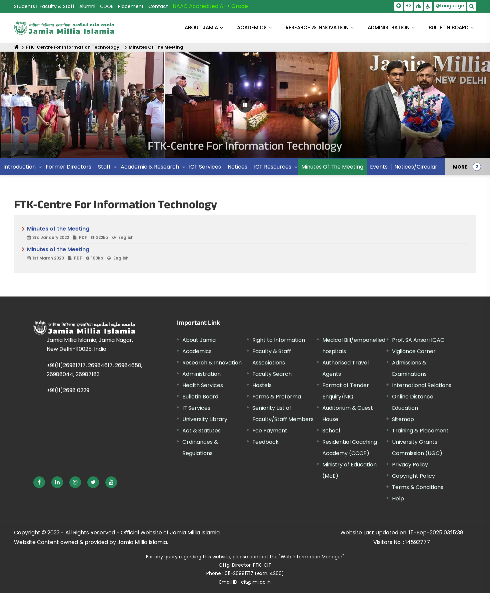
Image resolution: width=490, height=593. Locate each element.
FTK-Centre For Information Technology (72, 47)
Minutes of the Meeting (80, 232)
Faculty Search (272, 374)
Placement (131, 6)
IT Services (196, 408)
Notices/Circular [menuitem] (415, 167)
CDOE (106, 6)
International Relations (421, 385)
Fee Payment (269, 430)
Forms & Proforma (276, 396)
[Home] (16, 47)
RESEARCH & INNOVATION (317, 27)
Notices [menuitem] (237, 167)
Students (24, 6)
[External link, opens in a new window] (39, 482)
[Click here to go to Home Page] (64, 28)
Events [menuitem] (379, 167)
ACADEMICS (252, 27)
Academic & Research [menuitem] (150, 167)
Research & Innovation (212, 362)
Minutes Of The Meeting (156, 47)
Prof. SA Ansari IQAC (418, 340)
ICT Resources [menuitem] (272, 167)
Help (398, 498)
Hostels (262, 385)
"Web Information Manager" (311, 556)
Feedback (265, 442)
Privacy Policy (410, 464)
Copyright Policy (413, 476)
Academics (197, 351)
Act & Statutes (201, 430)
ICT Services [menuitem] (205, 167)
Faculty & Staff (57, 6)
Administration (201, 374)
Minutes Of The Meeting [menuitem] (332, 167)
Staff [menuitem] (104, 167)
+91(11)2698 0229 (68, 390)
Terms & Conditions (417, 487)
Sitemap (403, 419)
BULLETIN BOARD (449, 27)
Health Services (202, 385)
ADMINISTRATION (389, 27)
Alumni (87, 6)
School (331, 430)
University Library (204, 419)
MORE (460, 166)
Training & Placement (420, 430)
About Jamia (201, 27)
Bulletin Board (200, 396)
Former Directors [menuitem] (68, 167)
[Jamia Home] (84, 327)
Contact (158, 6)
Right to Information (278, 340)
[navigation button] (26, 108)
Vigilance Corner (414, 351)
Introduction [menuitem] (19, 167)
